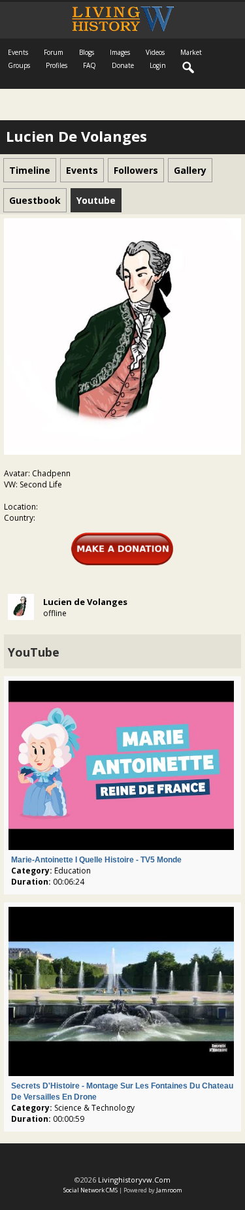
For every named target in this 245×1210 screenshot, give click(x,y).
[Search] (189, 68)
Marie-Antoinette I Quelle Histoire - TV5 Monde (96, 859)
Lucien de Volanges (85, 602)
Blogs (86, 52)
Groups (19, 65)
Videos (155, 52)
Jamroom (169, 1190)
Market (191, 52)
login (158, 65)
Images (120, 52)
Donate (123, 65)
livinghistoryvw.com (134, 1180)
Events (18, 52)
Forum (53, 52)
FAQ (89, 65)
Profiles (56, 65)
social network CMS (90, 1190)
